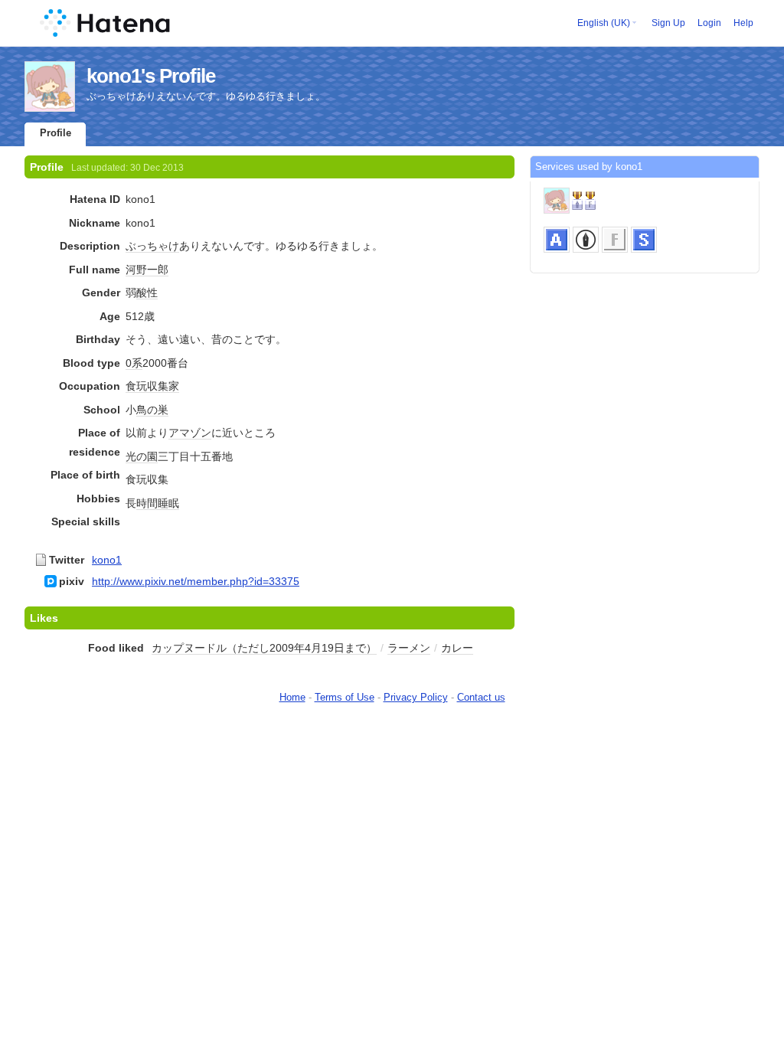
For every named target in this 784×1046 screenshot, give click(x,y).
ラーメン (408, 648)
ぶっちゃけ (152, 246)
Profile (55, 133)
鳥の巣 (152, 410)
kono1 (107, 560)
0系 (134, 363)
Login (709, 23)
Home (292, 697)
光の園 (142, 456)
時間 (147, 503)
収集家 (163, 386)
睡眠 (168, 503)
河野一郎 (147, 269)
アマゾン (189, 433)
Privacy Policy (416, 697)
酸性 (147, 292)
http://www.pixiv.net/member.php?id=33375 (195, 581)
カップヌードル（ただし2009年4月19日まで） (264, 648)
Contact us (481, 697)
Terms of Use (344, 697)
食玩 (136, 386)
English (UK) (603, 23)
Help (743, 23)
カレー (457, 648)
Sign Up (668, 23)
